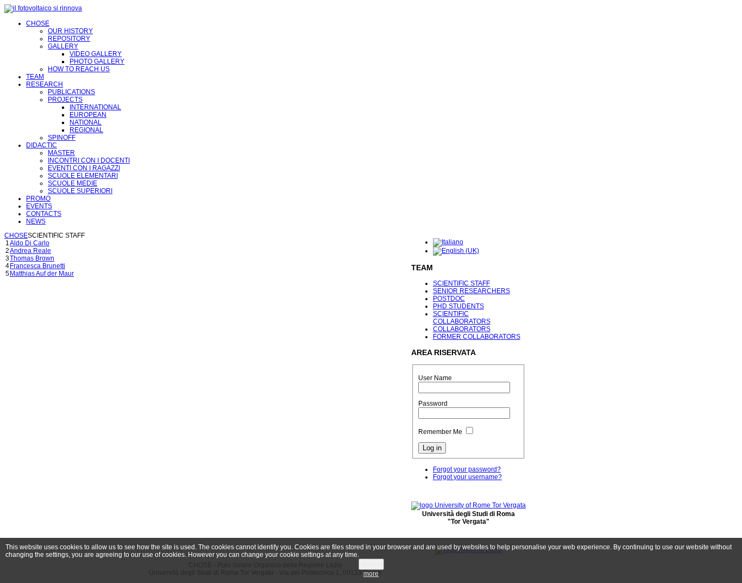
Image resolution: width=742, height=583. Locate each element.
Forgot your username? (467, 477)
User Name (435, 378)
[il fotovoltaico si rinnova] (43, 8)
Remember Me (440, 432)
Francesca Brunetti (37, 266)
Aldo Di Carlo (29, 243)
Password (433, 403)
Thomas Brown (32, 258)
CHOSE (16, 235)
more (371, 574)
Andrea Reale (30, 251)
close (371, 564)
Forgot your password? (467, 469)
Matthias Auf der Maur (42, 273)
